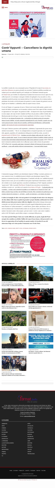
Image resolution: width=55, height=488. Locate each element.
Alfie (5, 228)
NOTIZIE (4, 447)
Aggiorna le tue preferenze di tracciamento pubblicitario (27, 475)
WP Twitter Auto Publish (22, 479)
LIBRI (29, 440)
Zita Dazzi (21, 185)
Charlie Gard (6, 94)
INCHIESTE (30, 436)
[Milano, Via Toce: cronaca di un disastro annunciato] (41, 273)
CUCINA (4, 430)
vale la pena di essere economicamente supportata (19, 125)
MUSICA (30, 445)
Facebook (33, 470)
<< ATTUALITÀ (6, 44)
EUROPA (30, 434)
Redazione (4, 54)
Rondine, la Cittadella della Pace (10, 329)
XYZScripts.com (34, 479)
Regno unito (32, 228)
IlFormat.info (31, 473)
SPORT (29, 451)
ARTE (29, 423)
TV (2, 455)
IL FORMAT (4, 436)
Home (11, 470)
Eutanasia (26, 228)
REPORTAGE (5, 449)
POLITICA (27, 54)
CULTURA (30, 430)
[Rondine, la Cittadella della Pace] (14, 318)
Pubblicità (21, 470)
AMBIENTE (10, 282)
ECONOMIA (5, 432)
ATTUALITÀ (17, 54)
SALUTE (30, 449)
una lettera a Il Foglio (35, 187)
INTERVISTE (31, 438)
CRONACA (22, 54)
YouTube (43, 470)
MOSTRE (30, 443)
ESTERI (4, 434)
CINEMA (4, 428)
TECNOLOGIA (31, 453)
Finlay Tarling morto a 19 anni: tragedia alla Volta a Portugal (25, 1)
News (5, 1)
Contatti (27, 470)
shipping (4, 451)
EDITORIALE (31, 432)
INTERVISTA (5, 438)
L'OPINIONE (5, 440)
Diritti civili (19, 228)
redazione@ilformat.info (29, 416)
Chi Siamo (15, 470)
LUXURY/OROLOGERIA (8, 443)
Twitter (38, 470)
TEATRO (4, 453)
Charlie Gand (11, 228)
